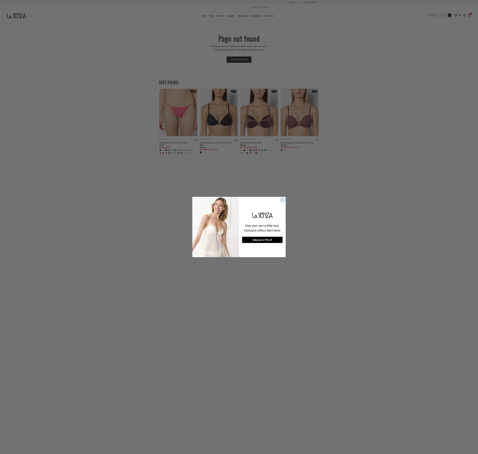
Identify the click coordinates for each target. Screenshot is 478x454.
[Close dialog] (282, 200)
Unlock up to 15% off (262, 239)
